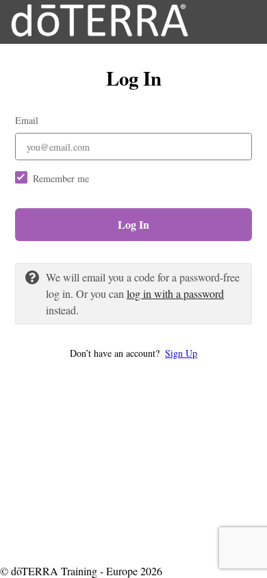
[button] (133, 353)
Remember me (61, 178)
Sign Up (181, 353)
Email (26, 120)
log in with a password (175, 293)
